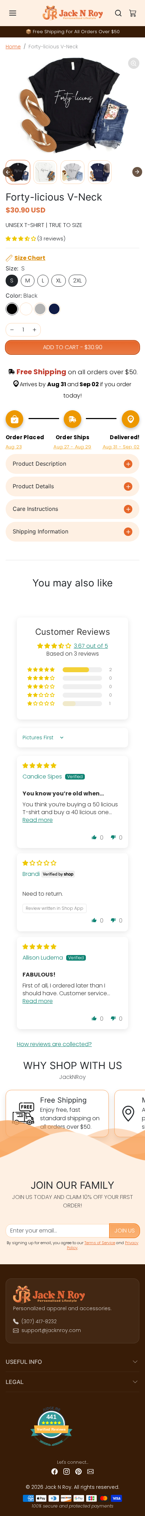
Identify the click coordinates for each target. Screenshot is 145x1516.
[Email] (90, 1471)
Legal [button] (15, 1381)
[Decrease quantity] (12, 329)
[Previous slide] (9, 600)
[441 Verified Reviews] (72, 1448)
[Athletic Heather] (40, 309)
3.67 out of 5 (91, 646)
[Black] (12, 309)
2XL (77, 280)
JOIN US (124, 1230)
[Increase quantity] (34, 329)
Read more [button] (38, 820)
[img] (39, 766)
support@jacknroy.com (51, 1330)
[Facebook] (55, 1471)
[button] (19, 13)
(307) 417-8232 (39, 1321)
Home (13, 46)
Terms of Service (99, 1243)
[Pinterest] (78, 1471)
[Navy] (54, 309)
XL (58, 280)
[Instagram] (66, 1471)
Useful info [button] (24, 1361)
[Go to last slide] (8, 172)
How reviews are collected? (54, 1044)
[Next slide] (137, 172)
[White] (26, 309)
